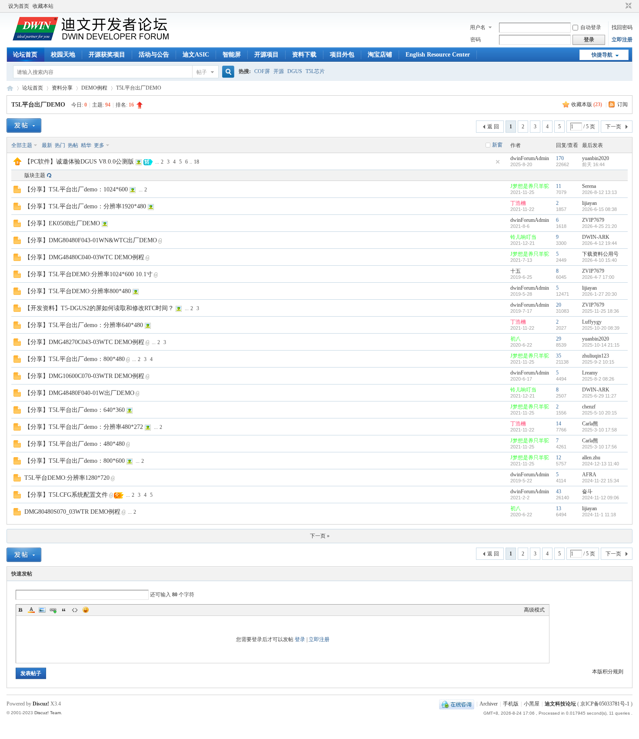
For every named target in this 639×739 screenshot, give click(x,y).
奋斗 (587, 491)
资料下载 (304, 54)
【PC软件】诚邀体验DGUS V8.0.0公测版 (79, 161)
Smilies (85, 609)
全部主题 (21, 145)
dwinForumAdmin (529, 158)
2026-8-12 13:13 (599, 192)
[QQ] (456, 704)
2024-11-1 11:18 (599, 514)
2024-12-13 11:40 (600, 463)
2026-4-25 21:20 (599, 226)
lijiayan (589, 203)
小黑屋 (531, 704)
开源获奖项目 (107, 54)
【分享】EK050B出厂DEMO (62, 223)
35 (558, 356)
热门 (60, 145)
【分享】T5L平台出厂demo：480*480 (74, 444)
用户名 (478, 27)
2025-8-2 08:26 (598, 378)
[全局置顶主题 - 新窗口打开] (17, 164)
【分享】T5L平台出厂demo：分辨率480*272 (83, 427)
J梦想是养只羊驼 (529, 186)
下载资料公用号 (600, 254)
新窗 (497, 145)
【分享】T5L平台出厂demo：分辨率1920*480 (85, 206)
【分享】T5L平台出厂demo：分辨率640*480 (83, 325)
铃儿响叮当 (523, 237)
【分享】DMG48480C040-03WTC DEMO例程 (84, 257)
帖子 (201, 72)
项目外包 (342, 54)
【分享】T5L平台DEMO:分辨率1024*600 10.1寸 (88, 274)
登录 (300, 639)
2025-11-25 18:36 (600, 311)
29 (558, 339)
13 (558, 508)
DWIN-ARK (595, 237)
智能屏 (232, 54)
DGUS (294, 71)
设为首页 (18, 6)
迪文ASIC (196, 54)
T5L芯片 (315, 71)
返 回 (493, 127)
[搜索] (227, 72)
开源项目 (266, 54)
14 (558, 424)
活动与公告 (154, 54)
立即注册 (622, 40)
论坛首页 (25, 54)
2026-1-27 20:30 (599, 294)
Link (53, 609)
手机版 (511, 704)
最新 (47, 145)
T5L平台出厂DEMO (38, 104)
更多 (99, 145)
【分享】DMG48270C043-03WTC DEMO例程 (84, 342)
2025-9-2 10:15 (598, 361)
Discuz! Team (47, 712)
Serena (589, 186)
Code (74, 609)
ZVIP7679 (593, 220)
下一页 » (319, 536)
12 (558, 458)
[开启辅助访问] (620, 6)
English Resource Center (438, 54)
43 (558, 491)
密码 (475, 40)
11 (558, 186)
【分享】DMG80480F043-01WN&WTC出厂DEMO (90, 240)
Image (42, 609)
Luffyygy (592, 322)
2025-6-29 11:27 (599, 395)
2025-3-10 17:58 (599, 429)
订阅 (622, 104)
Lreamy (590, 373)
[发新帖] (24, 125)
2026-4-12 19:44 (599, 243)
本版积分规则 (607, 672)
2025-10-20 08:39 (600, 328)
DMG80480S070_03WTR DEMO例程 (72, 511)
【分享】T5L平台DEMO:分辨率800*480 (77, 291)
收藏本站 (43, 6)
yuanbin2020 (595, 158)
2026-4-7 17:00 (598, 277)
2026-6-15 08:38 (599, 209)
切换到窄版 (627, 6)
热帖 (73, 145)
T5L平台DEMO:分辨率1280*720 (67, 478)
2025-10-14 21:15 (600, 345)
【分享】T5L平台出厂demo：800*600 (74, 461)
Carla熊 (590, 424)
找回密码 (622, 27)
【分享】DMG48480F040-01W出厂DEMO (79, 393)
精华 (86, 145)
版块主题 (34, 175)
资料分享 (62, 88)
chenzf (589, 407)
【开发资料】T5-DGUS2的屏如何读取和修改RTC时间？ (99, 308)
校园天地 (63, 54)
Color (31, 609)
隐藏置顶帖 (497, 161)
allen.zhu (591, 458)
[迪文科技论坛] (92, 39)
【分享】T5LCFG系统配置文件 (66, 495)
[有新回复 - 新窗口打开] (17, 191)
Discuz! (41, 704)
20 (558, 305)
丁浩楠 (518, 203)
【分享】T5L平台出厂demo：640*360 (74, 410)
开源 (278, 71)
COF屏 (262, 71)
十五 (515, 271)
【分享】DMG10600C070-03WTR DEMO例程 (84, 376)
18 (196, 162)
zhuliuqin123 (595, 356)
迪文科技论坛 (10, 88)
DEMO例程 (94, 88)
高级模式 (534, 610)
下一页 (613, 127)
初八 (515, 339)
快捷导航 (602, 55)
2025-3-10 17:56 (599, 446)
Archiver (488, 704)
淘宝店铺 (380, 54)
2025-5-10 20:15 (599, 412)
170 (560, 158)
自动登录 (590, 27)
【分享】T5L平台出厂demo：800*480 (74, 359)
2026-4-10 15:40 (599, 260)
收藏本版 (586, 104)
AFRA (589, 474)
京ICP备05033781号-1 (604, 704)
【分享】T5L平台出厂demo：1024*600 (76, 189)
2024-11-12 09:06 (600, 497)
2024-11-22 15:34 (600, 480)
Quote (64, 609)
